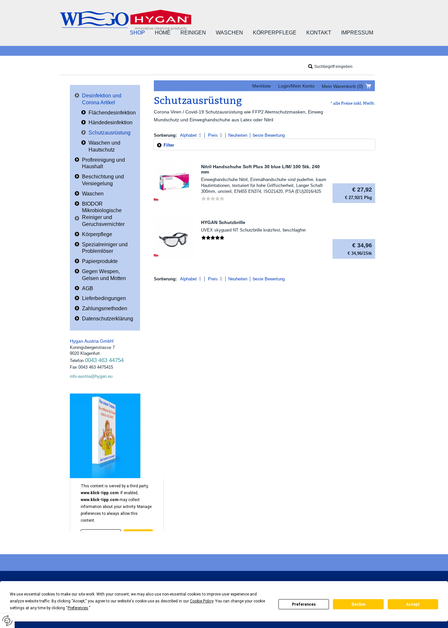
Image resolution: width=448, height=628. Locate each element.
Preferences (304, 604)
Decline (358, 604)
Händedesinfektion (110, 122)
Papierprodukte (100, 261)
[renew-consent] (7, 620)
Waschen (229, 32)
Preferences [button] (78, 608)
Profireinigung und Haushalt (103, 163)
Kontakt (318, 32)
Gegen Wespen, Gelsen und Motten (104, 275)
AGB (87, 288)
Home (163, 32)
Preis (213, 135)
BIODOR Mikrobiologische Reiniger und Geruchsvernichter (103, 214)
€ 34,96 (360, 249)
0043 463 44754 (104, 360)
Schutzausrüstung (110, 132)
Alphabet (188, 135)
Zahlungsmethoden (104, 308)
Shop (137, 32)
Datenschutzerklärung (107, 318)
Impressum (357, 32)
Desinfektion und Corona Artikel (101, 99)
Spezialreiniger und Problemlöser (105, 248)
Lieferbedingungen (104, 298)
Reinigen (193, 32)
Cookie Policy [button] (201, 601)
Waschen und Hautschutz (104, 146)
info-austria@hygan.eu (91, 376)
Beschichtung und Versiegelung (103, 180)
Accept (413, 604)
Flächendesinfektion (112, 112)
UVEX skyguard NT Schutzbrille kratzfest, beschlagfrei (253, 230)
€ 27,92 (358, 193)
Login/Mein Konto (296, 86)
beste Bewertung (269, 135)
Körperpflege (274, 32)
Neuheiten (237, 135)
